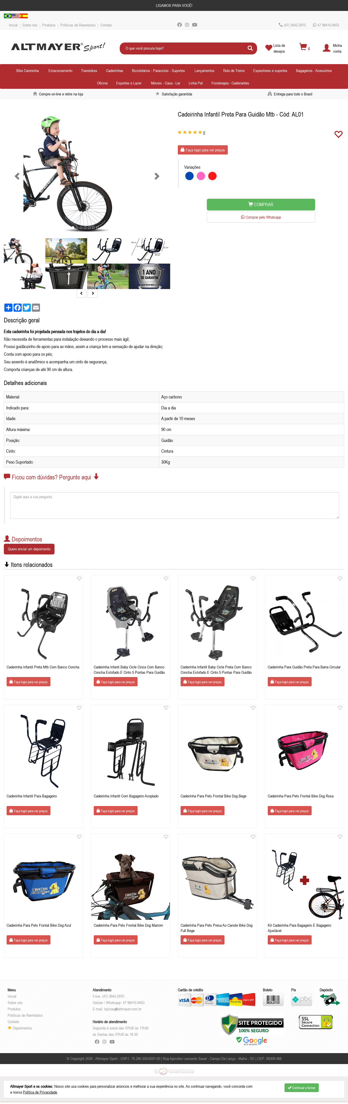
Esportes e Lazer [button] (128, 83)
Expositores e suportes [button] (270, 70)
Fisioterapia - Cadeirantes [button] (230, 83)
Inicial (13, 25)
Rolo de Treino (234, 70)
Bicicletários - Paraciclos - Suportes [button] (158, 70)
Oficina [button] (102, 83)
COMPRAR (263, 204)
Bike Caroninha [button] (27, 70)
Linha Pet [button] (196, 83)
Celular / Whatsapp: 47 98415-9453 (118, 1002)
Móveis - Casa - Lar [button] (165, 83)
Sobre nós (29, 25)
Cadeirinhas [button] (114, 70)
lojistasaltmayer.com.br (122, 1009)
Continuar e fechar (303, 1088)
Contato (106, 25)
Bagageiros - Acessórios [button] (314, 70)
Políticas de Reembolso (78, 25)
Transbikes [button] (89, 70)
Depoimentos (22, 1028)
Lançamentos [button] (205, 70)
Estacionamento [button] (60, 70)
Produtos (49, 25)
